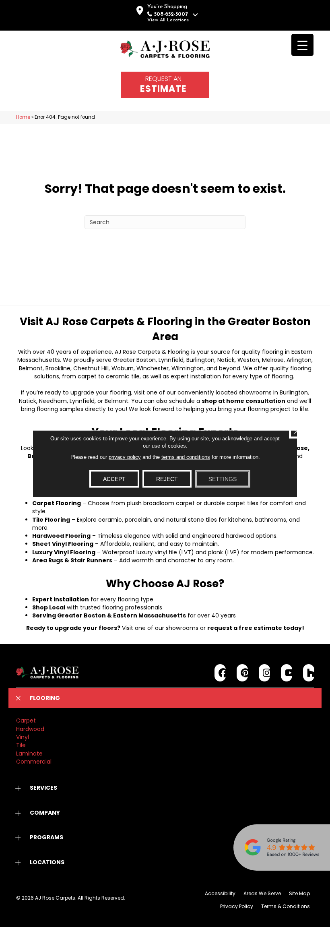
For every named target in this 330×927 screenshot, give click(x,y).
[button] (165, 698)
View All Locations (168, 20)
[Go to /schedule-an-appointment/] (165, 85)
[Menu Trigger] (302, 45)
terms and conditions (185, 457)
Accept (114, 478)
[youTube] (287, 672)
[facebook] (220, 672)
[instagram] (264, 672)
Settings (222, 478)
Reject (167, 478)
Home (23, 117)
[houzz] (309, 672)
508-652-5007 (171, 14)
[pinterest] (242, 672)
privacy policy (125, 457)
